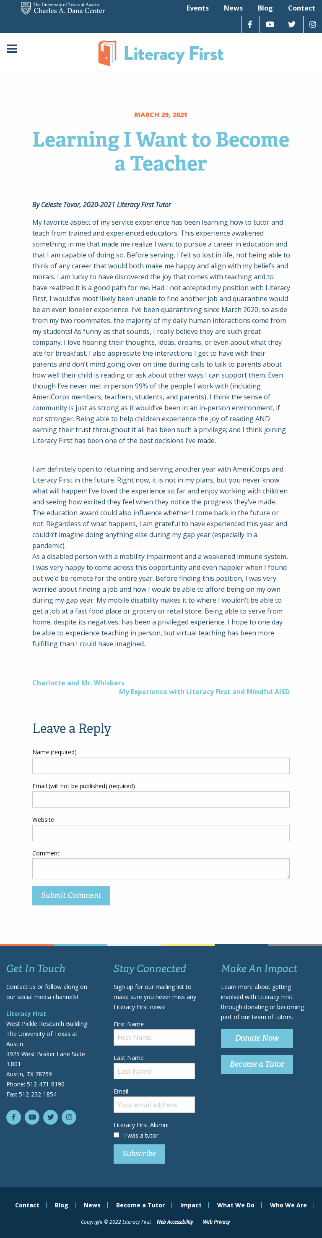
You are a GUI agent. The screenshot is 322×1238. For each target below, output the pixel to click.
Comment (46, 853)
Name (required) (54, 752)
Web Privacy (216, 1221)
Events (198, 8)
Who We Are (288, 1205)
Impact (191, 1205)
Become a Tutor (257, 1064)
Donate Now (257, 1038)
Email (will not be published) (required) (83, 786)
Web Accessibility (174, 1221)
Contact (301, 8)
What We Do (235, 1205)
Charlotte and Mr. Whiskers (78, 682)
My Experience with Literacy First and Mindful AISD (204, 691)
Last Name (129, 1058)
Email (121, 1091)
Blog (265, 8)
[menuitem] (198, 8)
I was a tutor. (142, 1135)
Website (43, 820)
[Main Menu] (12, 50)
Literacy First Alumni (141, 1125)
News (233, 8)
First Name (129, 1024)
